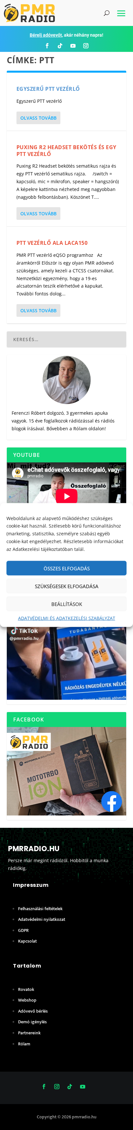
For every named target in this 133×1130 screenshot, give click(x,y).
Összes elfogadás (67, 568)
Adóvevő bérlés (33, 1011)
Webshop (27, 1000)
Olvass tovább (38, 118)
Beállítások (66, 604)
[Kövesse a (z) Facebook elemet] (47, 46)
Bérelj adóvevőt (46, 35)
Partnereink (29, 1033)
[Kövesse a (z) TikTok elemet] (60, 46)
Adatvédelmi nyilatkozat (41, 919)
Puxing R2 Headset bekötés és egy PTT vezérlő (66, 151)
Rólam (80, 428)
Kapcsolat (27, 941)
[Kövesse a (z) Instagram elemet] (86, 46)
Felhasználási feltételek (40, 908)
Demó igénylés (32, 1022)
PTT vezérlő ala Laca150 (52, 242)
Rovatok (26, 989)
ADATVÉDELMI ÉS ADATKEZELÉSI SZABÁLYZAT (66, 618)
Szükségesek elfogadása (66, 586)
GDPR (23, 930)
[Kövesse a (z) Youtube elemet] (73, 46)
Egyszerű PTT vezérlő (48, 88)
